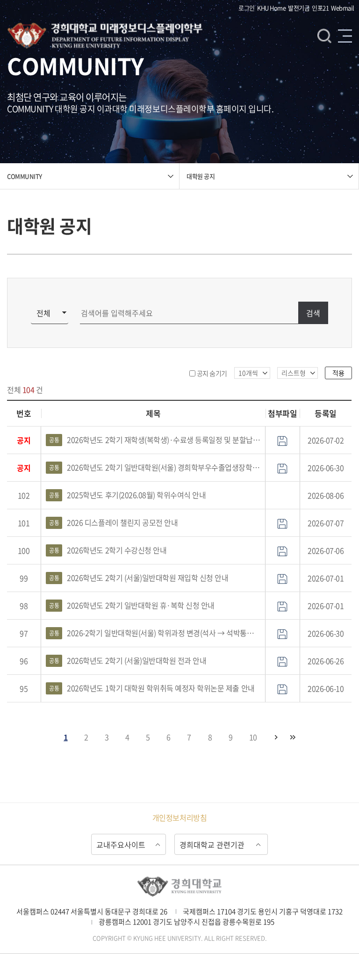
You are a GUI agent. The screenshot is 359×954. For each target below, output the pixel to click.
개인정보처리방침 (179, 817)
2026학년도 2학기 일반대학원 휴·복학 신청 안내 (132, 605)
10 (253, 737)
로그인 (246, 7)
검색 (324, 35)
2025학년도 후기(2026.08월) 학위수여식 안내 (127, 494)
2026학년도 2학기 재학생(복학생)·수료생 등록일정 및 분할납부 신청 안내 (154, 439)
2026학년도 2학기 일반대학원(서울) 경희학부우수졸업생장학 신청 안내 (154, 467)
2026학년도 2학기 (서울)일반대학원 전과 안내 (127, 660)
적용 (338, 372)
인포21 (320, 7)
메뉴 (345, 35)
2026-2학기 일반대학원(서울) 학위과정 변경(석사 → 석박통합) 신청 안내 (154, 632)
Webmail (342, 7)
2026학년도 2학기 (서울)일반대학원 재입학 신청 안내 (138, 577)
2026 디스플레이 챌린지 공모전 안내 (113, 522)
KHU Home (271, 7)
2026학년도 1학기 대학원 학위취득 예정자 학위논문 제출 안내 (151, 688)
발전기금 (298, 7)
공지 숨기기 (212, 373)
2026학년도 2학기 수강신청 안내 (107, 550)
